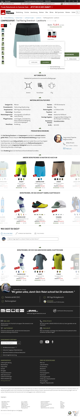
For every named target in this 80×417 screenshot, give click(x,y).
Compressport (8, 20)
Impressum (43, 375)
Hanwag (62, 405)
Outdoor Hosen (19, 18)
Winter (51, 12)
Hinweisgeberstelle (45, 377)
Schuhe (26, 12)
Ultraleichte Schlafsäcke (46, 404)
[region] (40, 54)
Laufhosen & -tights (29, 18)
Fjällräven (62, 406)
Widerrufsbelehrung (6, 378)
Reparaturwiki (50, 383)
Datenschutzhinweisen (55, 58)
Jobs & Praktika (44, 364)
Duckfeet (62, 403)
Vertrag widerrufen (5, 380)
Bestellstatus (4, 364)
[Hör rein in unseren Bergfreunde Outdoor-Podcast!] (54, 342)
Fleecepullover (24, 408)
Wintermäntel (24, 405)
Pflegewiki (43, 383)
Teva (61, 401)
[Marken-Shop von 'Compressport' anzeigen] (4, 25)
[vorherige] (2, 172)
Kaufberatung (5, 404)
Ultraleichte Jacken (25, 406)
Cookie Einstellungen (6, 376)
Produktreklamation (6, 373)
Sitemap (20, 410)
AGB (2, 375)
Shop (2, 1)
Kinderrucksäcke (45, 405)
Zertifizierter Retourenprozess (65, 311)
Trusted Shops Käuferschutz (57, 68)
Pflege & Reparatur (6, 406)
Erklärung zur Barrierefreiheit (47, 379)
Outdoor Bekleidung (8, 18)
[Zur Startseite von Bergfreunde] (8, 12)
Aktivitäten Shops (6, 401)
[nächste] (77, 172)
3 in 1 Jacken (24, 401)
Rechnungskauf (27, 3)
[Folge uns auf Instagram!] (42, 342)
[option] (27, 41)
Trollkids (62, 408)
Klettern (41, 12)
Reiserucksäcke (44, 403)
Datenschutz (7, 375)
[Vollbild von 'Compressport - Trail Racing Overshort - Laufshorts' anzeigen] (10, 24)
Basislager (7, 1)
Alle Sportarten (59, 12)
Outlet (73, 12)
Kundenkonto (43, 366)
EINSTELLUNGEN (34, 62)
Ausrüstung (34, 12)
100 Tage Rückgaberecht (49, 3)
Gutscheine (43, 371)
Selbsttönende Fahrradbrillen (47, 408)
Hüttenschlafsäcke (45, 401)
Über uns (42, 362)
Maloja (61, 404)
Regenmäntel (24, 403)
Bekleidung (19, 12)
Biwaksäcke (43, 406)
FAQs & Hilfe (4, 366)
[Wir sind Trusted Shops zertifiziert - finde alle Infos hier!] (45, 301)
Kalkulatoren (4, 403)
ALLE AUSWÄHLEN (46, 62)
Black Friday (4, 408)
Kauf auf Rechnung (55, 67)
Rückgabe (3, 371)
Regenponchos (24, 404)
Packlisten (4, 405)
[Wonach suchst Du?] (77, 12)
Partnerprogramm (44, 373)
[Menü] (79, 411)
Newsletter (43, 369)
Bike (46, 12)
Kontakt (3, 369)
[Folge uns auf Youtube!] (48, 342)
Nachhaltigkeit (44, 381)
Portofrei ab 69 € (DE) (9, 3)
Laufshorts (38, 18)
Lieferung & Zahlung (6, 362)
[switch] (75, 415)
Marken (67, 12)
